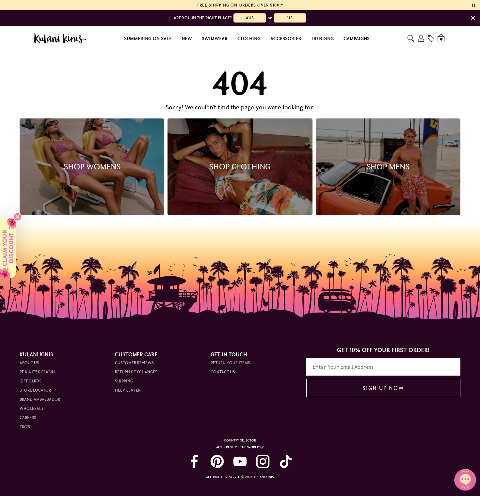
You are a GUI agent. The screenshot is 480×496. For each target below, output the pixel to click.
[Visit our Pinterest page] (217, 461)
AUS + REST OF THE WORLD (237, 447)
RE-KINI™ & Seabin (37, 371)
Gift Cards (30, 381)
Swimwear (215, 38)
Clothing (249, 38)
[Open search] (411, 38)
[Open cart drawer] (442, 38)
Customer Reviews (134, 362)
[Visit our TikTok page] (286, 461)
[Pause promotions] (473, 5)
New (187, 38)
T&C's (25, 426)
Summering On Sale (148, 38)
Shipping (124, 381)
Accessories (285, 38)
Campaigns (357, 38)
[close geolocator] (473, 18)
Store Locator (35, 390)
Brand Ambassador (40, 399)
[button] (8, 248)
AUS (250, 17)
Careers (28, 417)
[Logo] (60, 38)
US (290, 17)
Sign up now (383, 388)
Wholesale (32, 408)
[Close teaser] (17, 217)
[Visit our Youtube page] (240, 461)
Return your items (230, 362)
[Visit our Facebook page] (194, 461)
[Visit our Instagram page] (263, 461)
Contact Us (223, 371)
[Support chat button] (465, 479)
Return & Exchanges (136, 371)
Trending (322, 38)
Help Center (127, 390)
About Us (29, 362)
